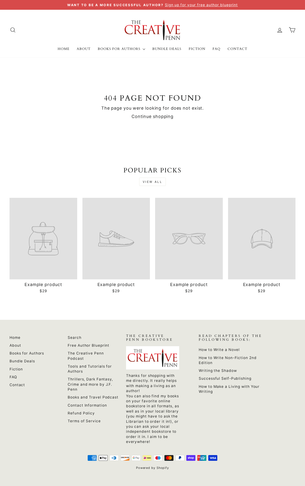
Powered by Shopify (152, 468)
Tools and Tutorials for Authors (90, 369)
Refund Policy (81, 413)
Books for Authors (120, 49)
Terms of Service (84, 421)
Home (64, 49)
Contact (237, 49)
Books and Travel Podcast (93, 397)
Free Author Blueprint (88, 345)
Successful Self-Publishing (225, 378)
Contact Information (87, 405)
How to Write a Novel (219, 349)
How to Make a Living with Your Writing (229, 389)
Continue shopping (152, 116)
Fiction (197, 49)
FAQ (216, 49)
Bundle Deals (167, 49)
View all (153, 182)
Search (74, 337)
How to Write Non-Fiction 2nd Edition (227, 360)
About (84, 49)
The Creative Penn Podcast (86, 355)
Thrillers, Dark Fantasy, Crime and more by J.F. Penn (90, 384)
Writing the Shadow (218, 370)
